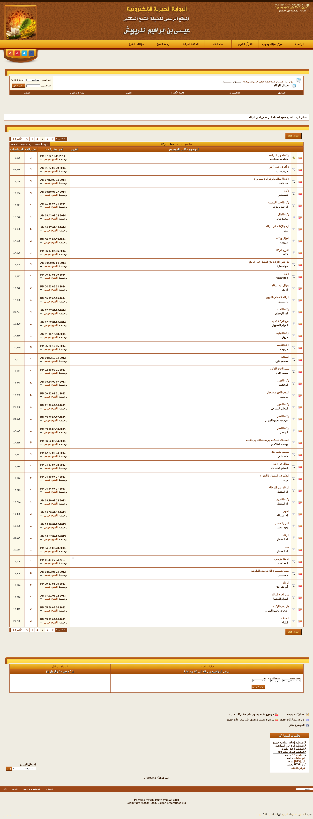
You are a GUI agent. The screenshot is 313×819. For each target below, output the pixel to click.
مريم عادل (282, 171)
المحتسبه (283, 563)
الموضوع (194, 149)
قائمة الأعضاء (177, 92)
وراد (285, 479)
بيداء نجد (283, 183)
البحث (27, 92)
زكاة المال (283, 214)
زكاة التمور (283, 404)
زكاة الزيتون (282, 333)
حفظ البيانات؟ (17, 80)
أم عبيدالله (282, 515)
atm (285, 254)
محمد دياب (282, 218)
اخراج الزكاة (282, 250)
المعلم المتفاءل (279, 408)
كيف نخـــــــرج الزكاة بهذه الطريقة (270, 570)
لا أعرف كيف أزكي (279, 166)
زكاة (286, 190)
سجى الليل (282, 372)
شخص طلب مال (280, 451)
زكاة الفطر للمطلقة (278, 202)
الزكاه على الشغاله (279, 487)
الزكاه (286, 535)
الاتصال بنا (49, 789)
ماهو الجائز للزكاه (279, 368)
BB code (296, 755)
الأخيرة (17, 138)
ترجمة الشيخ (163, 44)
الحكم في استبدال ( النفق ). (274, 475)
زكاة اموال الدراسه (279, 155)
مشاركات (31, 149)
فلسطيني (283, 194)
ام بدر (285, 289)
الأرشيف (15, 789)
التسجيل (282, 92)
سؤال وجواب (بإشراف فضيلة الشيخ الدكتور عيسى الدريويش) (269, 82)
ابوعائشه (283, 384)
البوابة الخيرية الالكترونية (31, 789)
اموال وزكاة (282, 238)
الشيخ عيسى (51, 159)
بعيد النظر (282, 527)
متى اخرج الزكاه (280, 594)
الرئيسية (299, 44)
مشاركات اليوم (77, 92)
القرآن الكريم (245, 44)
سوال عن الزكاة (280, 285)
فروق (285, 337)
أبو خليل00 (282, 586)
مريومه (284, 242)
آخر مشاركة (55, 149)
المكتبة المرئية (190, 44)
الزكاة (286, 582)
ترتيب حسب (295, 678)
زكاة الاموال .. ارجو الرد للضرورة (271, 178)
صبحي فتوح (281, 361)
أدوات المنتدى (41, 144)
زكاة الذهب (283, 309)
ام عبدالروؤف (280, 206)
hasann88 (282, 277)
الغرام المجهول (280, 325)
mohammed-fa (279, 159)
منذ (264, 678)
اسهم (286, 511)
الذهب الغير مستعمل (278, 392)
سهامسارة (282, 266)
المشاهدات (17, 149)
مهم (287, 547)
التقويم (129, 92)
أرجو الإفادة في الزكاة (277, 226)
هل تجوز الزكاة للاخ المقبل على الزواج (268, 261)
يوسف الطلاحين (279, 444)
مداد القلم (218, 44)
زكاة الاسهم (282, 499)
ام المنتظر (282, 491)
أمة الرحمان (281, 313)
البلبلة (285, 622)
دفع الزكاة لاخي (280, 321)
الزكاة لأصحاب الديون (277, 297)
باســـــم (283, 301)
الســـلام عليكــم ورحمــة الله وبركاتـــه (267, 440)
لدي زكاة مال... (281, 523)
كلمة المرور (46, 86)
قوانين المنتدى (297, 768)
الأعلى (5, 789)
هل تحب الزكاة (281, 606)
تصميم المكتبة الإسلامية (10, 816)
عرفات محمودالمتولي (276, 420)
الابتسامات (299, 758)
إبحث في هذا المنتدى (21, 144)
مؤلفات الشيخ (136, 44)
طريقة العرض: (274, 678)
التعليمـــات (234, 92)
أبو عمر (284, 432)
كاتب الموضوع (177, 149)
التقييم (74, 149)
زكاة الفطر (283, 416)
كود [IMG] (299, 761)
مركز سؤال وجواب (272, 44)
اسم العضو (46, 80)
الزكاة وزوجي (281, 558)
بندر (286, 230)
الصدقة (285, 356)
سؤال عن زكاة (281, 463)
